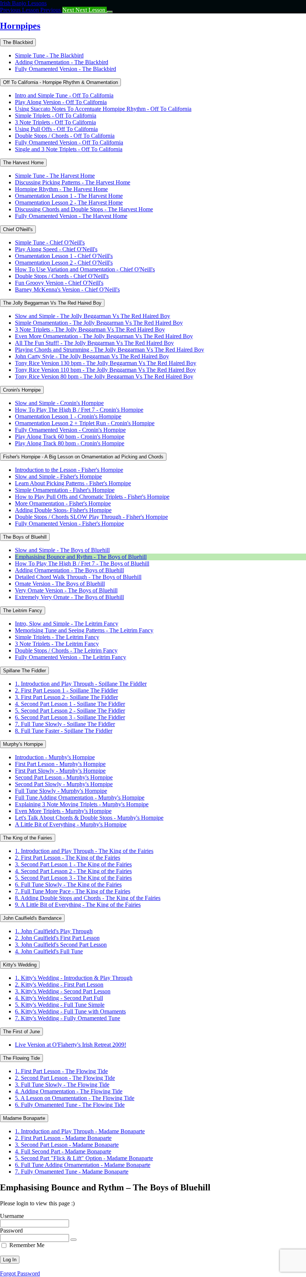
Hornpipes (20, 26)
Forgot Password (20, 1273)
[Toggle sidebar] (110, 12)
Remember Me (26, 1245)
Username (12, 1216)
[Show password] (73, 1240)
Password (11, 1230)
